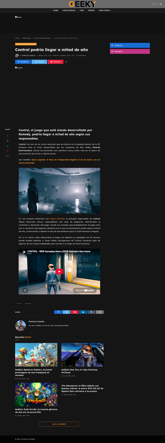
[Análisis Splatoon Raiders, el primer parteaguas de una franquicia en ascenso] (36, 355)
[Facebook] (7, 135)
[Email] (7, 155)
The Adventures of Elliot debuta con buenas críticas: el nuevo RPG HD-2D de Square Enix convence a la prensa (82, 388)
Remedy (28, 303)
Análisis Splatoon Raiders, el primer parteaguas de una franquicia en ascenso (33, 372)
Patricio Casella (28, 55)
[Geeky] (82, 4)
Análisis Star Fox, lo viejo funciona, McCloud (79, 371)
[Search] (161, 4)
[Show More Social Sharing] (66, 62)
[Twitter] (7, 140)
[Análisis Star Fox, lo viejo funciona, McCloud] (82, 355)
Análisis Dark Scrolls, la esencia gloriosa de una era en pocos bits (36, 410)
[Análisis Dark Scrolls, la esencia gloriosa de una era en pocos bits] (36, 394)
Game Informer (57, 218)
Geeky (32, 439)
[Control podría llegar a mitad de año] (59, 95)
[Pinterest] (7, 150)
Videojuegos (69, 10)
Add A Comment (59, 424)
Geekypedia (104, 10)
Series (91, 10)
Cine (82, 10)
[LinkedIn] (7, 145)
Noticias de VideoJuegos (26, 44)
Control (19, 303)
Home (55, 10)
